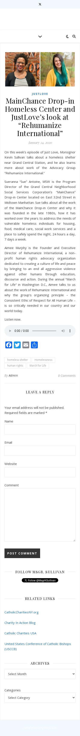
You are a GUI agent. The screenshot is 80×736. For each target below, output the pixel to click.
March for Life (38, 365)
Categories (12, 690)
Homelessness (43, 360)
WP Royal (50, 728)
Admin (13, 375)
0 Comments (67, 375)
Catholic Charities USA (20, 633)
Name (8, 421)
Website (10, 464)
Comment (11, 485)
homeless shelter (17, 360)
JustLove (40, 94)
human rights (15, 365)
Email (8, 442)
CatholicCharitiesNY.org (21, 612)
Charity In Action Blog (20, 622)
